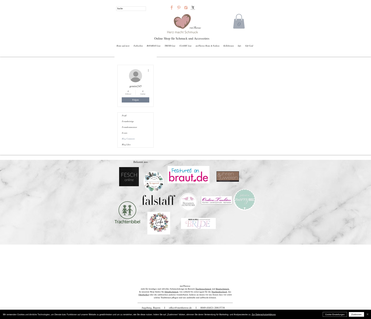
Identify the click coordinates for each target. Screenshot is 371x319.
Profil (124, 115)
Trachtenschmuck (203, 288)
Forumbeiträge (128, 121)
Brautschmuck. (223, 288)
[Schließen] (367, 314)
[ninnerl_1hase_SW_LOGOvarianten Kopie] (193, 7)
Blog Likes (126, 144)
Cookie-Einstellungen (335, 314)
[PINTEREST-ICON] (179, 7)
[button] (239, 21)
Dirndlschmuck (172, 291)
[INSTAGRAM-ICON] (186, 7)
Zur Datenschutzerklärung (264, 314)
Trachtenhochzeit (219, 291)
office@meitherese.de (180, 307)
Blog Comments (128, 138)
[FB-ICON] (171, 7)
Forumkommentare (129, 127)
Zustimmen (356, 314)
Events (124, 132)
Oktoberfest (144, 294)
